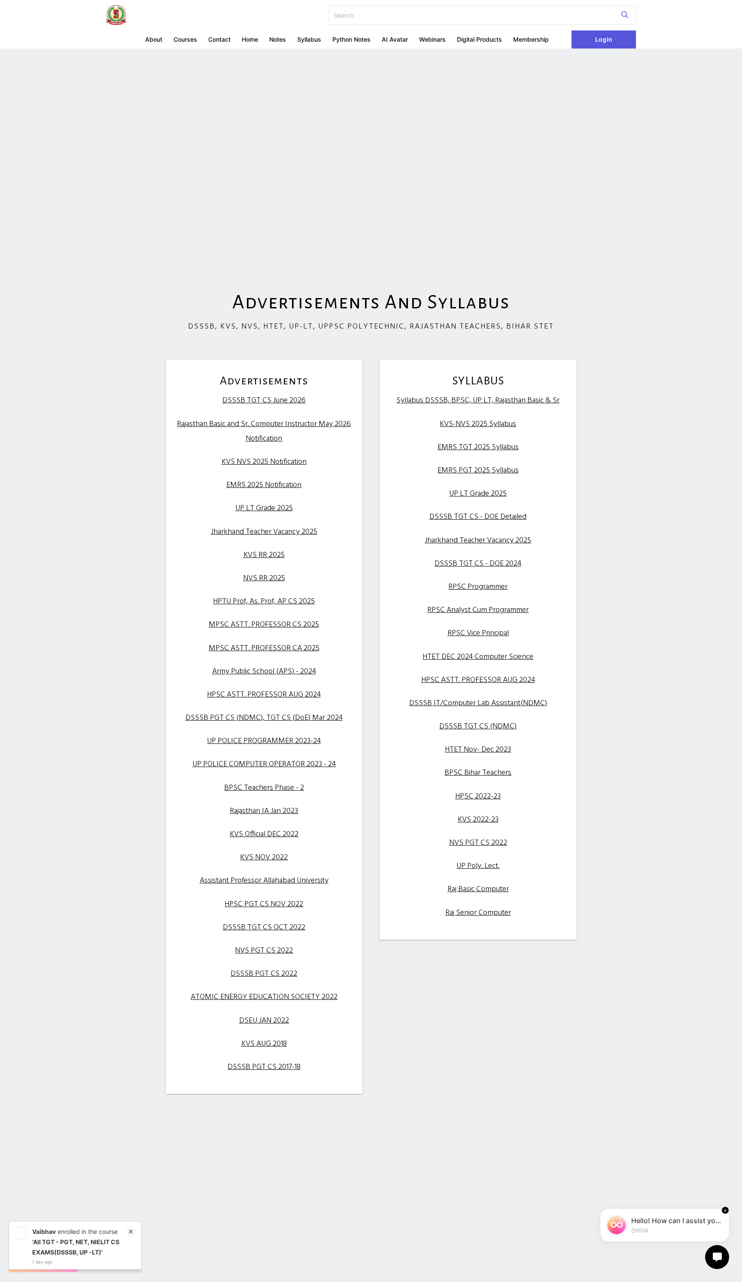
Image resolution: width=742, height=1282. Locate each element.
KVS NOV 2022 (264, 857)
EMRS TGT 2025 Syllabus (478, 447)
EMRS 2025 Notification (263, 485)
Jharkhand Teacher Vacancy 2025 (264, 532)
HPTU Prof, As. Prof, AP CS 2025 (264, 601)
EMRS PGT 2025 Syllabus (478, 470)
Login (603, 39)
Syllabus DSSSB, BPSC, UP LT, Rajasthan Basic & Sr (478, 400)
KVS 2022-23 (478, 819)
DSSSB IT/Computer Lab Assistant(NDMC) (478, 703)
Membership (531, 39)
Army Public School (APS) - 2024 (264, 671)
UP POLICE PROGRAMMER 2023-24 (264, 741)
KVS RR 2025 (264, 555)
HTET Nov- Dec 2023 (478, 749)
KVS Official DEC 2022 (264, 834)
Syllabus (309, 39)
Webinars (432, 39)
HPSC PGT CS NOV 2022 (264, 904)
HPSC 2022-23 (478, 796)
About (153, 39)
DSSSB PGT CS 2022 (264, 974)
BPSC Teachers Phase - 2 (264, 788)
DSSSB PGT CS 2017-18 (264, 1067)
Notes (277, 39)
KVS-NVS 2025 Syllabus (478, 424)
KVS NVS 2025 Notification (264, 462)
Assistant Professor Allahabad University (264, 880)
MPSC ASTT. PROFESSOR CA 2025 (264, 648)
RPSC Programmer (478, 587)
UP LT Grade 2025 (264, 508)
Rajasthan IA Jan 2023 (264, 811)
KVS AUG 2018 (264, 1044)
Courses (185, 39)
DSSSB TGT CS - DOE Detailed (477, 517)
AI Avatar (395, 39)
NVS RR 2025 (264, 578)
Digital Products (479, 39)
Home (250, 39)
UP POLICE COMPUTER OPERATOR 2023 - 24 (264, 764)
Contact (219, 39)
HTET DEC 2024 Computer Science (478, 657)
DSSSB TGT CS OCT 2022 (264, 927)
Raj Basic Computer (478, 889)
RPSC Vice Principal (478, 633)
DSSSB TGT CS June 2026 (264, 400)
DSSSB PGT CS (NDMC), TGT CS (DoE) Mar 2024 (264, 718)
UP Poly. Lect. (477, 866)
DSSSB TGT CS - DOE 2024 (478, 563)
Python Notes (351, 39)
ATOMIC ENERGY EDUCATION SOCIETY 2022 (264, 997)
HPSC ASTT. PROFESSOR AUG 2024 (264, 694)
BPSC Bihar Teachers (477, 773)
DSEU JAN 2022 (264, 1020)
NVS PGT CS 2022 (264, 950)
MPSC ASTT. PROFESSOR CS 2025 (264, 624)
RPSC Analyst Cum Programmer (478, 610)
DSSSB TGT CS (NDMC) (478, 726)
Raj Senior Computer (478, 913)
